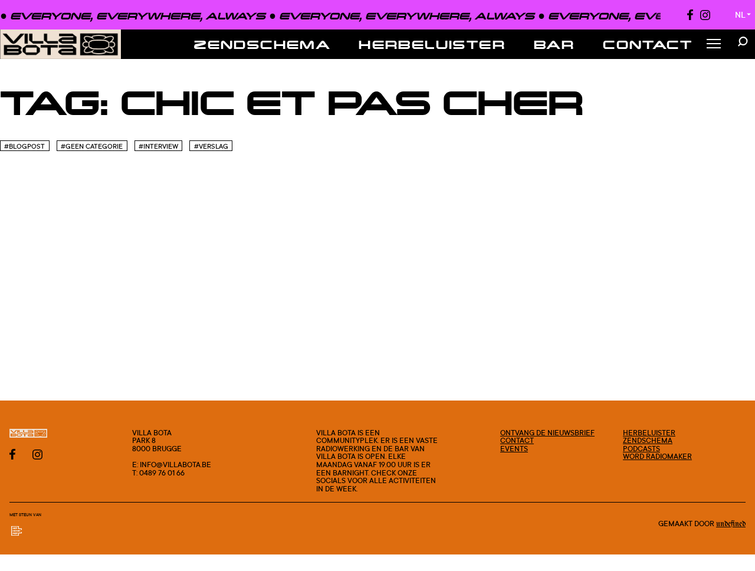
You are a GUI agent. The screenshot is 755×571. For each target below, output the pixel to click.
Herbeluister (432, 44)
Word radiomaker (657, 456)
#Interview (158, 146)
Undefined (731, 524)
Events (514, 449)
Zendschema (262, 44)
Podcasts (641, 449)
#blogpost (24, 146)
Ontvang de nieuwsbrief (547, 433)
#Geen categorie (92, 146)
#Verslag (211, 146)
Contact (647, 44)
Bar (554, 44)
